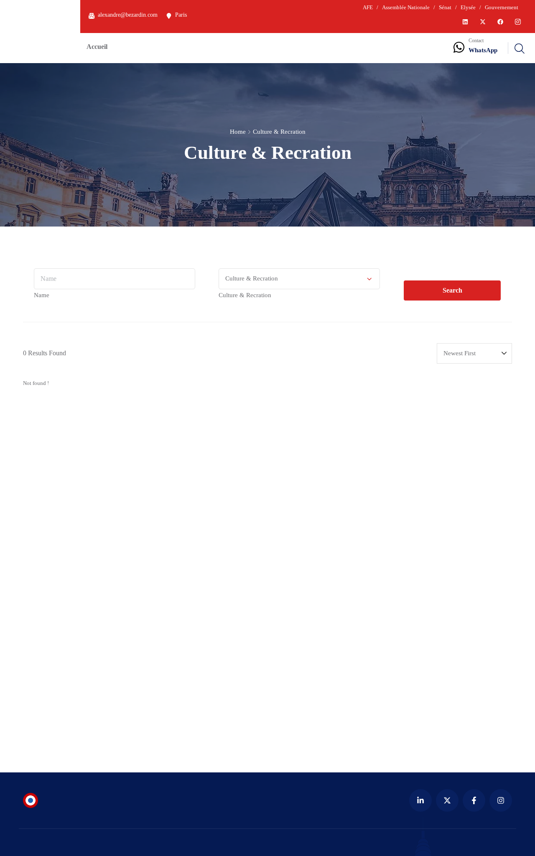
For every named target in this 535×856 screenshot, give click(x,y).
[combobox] (41, 295)
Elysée (468, 7)
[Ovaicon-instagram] (518, 22)
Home (238, 131)
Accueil (97, 46)
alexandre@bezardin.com (128, 15)
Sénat (445, 7)
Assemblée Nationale (406, 7)
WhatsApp (483, 50)
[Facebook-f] (474, 800)
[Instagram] (500, 800)
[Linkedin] (465, 22)
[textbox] (41, 295)
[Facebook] (500, 22)
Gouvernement (501, 7)
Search (452, 290)
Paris (181, 15)
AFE (368, 7)
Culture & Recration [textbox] (245, 295)
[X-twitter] (483, 22)
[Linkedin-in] (420, 800)
